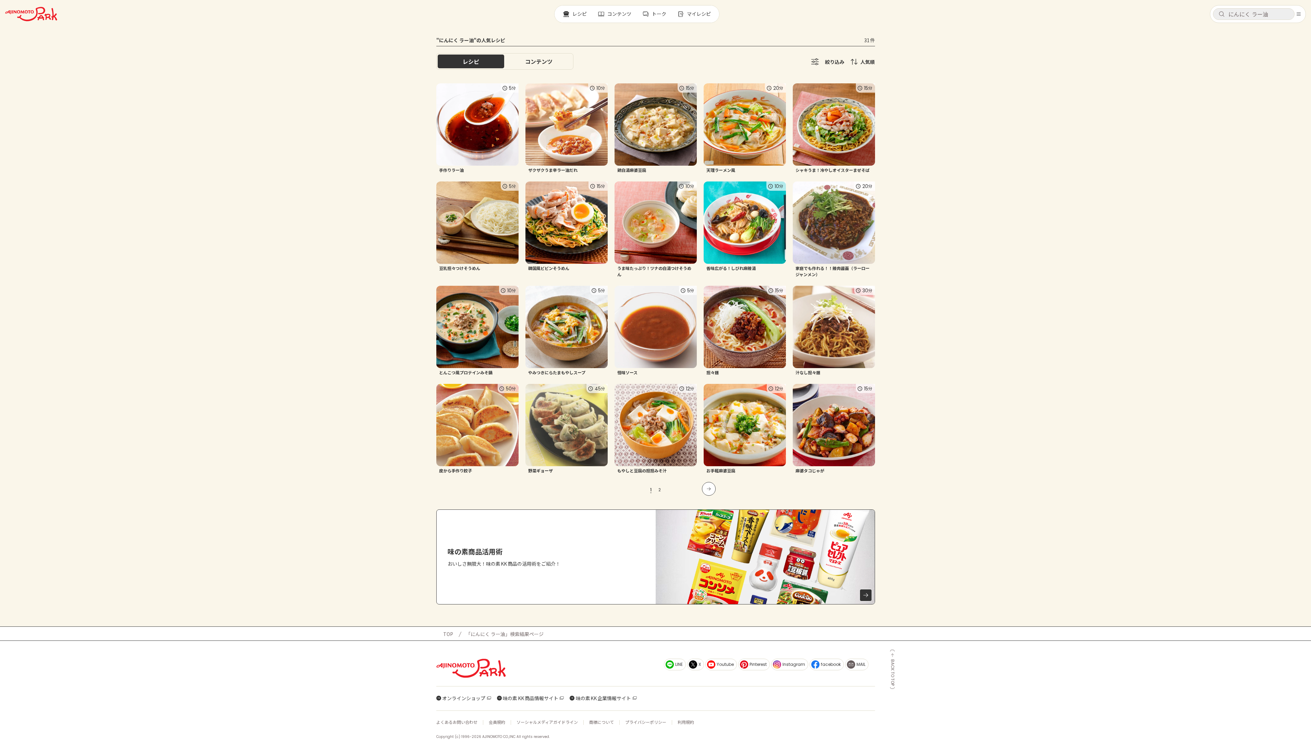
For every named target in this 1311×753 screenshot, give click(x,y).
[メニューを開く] (1299, 14)
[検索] (1221, 14)
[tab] (539, 61)
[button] (1254, 14)
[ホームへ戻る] (31, 14)
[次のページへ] (709, 489)
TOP (448, 634)
